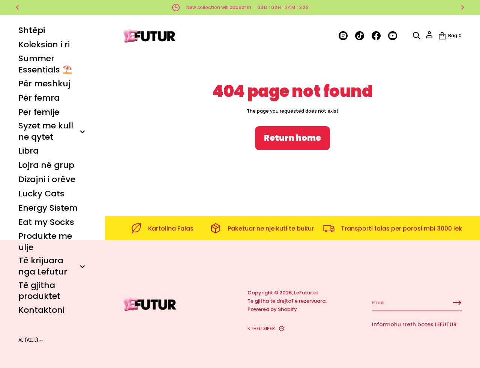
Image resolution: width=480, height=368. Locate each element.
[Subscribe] (457, 302)
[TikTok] (359, 35)
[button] (416, 35)
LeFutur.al (306, 292)
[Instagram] (343, 35)
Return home (292, 138)
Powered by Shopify (272, 309)
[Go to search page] (416, 35)
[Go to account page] (429, 37)
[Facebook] (376, 35)
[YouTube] (392, 35)
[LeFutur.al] (150, 36)
